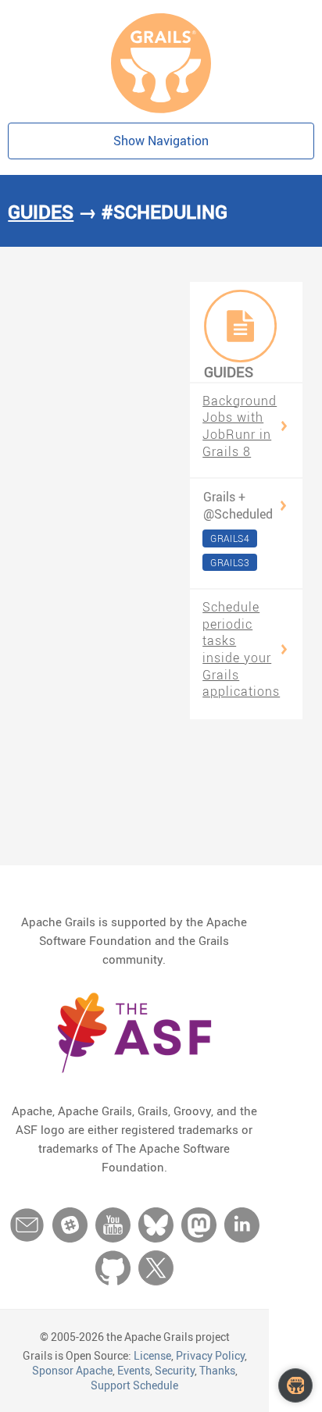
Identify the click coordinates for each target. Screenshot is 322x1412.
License (152, 1355)
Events (133, 1370)
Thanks (217, 1370)
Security (175, 1370)
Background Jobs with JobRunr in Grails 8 (239, 426)
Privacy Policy (210, 1355)
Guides (40, 211)
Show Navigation (161, 140)
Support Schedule (134, 1385)
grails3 (229, 562)
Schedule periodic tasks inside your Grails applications (241, 649)
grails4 (229, 538)
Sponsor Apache (72, 1370)
